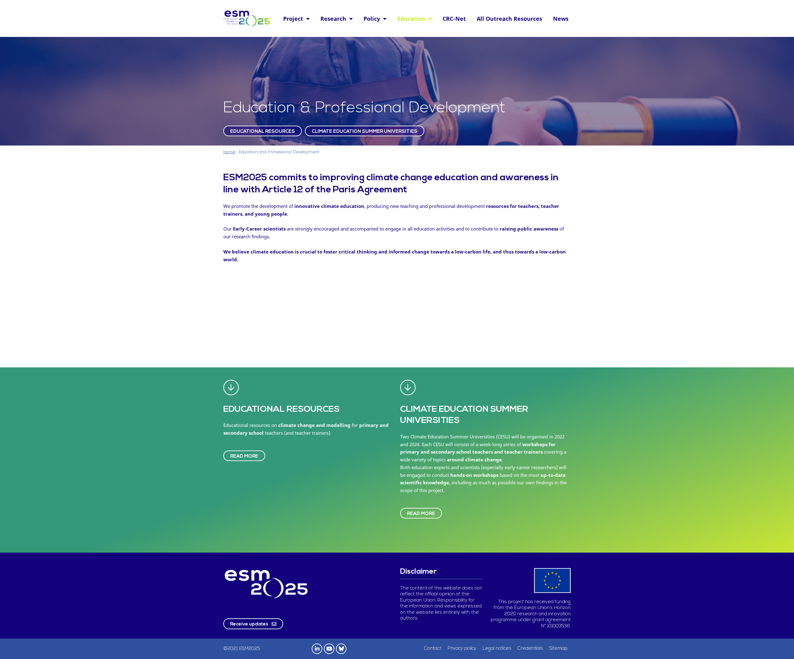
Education (411, 18)
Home (229, 152)
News (561, 18)
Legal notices (497, 648)
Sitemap (558, 648)
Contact (432, 648)
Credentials (530, 648)
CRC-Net (454, 18)
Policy (372, 18)
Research (333, 18)
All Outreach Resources (509, 18)
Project (293, 18)
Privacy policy (462, 648)
